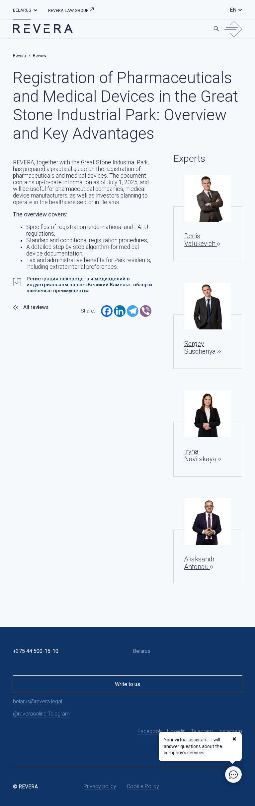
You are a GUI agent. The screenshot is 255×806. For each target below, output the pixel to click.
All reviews (35, 307)
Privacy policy (100, 786)
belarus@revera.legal (37, 701)
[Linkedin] (120, 311)
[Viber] (145, 311)
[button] (36, 10)
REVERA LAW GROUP (68, 10)
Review (39, 55)
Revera (19, 55)
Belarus (22, 10)
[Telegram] (132, 311)
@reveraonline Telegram (41, 714)
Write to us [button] (127, 684)
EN (233, 10)
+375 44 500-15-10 (35, 651)
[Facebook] (107, 311)
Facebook (149, 731)
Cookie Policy (143, 786)
